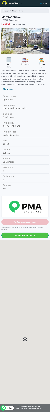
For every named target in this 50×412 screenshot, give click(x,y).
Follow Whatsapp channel (28, 406)
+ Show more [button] (7, 89)
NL (43, 3)
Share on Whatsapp (26, 235)
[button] (25, 340)
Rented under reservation (25, 222)
